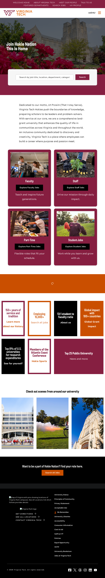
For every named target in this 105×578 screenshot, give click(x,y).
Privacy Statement (61, 503)
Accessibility (59, 521)
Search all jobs (39, 322)
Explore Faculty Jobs (29, 187)
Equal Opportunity (61, 543)
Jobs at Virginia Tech (62, 556)
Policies (57, 538)
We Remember (63, 512)
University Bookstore (63, 551)
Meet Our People (68, 2)
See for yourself (13, 363)
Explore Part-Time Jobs (29, 246)
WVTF (56, 547)
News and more (79, 358)
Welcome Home (21, 2)
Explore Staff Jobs (75, 187)
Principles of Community (64, 499)
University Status (61, 495)
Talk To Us (86, 2)
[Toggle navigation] (99, 13)
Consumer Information (63, 525)
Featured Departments (36, 5)
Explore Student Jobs (75, 246)
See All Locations (27, 517)
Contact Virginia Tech (29, 520)
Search (82, 77)
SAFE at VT (58, 534)
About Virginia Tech (44, 2)
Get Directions (25, 514)
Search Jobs (59, 5)
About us (65, 322)
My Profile (75, 5)
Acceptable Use (60, 508)
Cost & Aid (58, 530)
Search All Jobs (52, 473)
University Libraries (62, 517)
